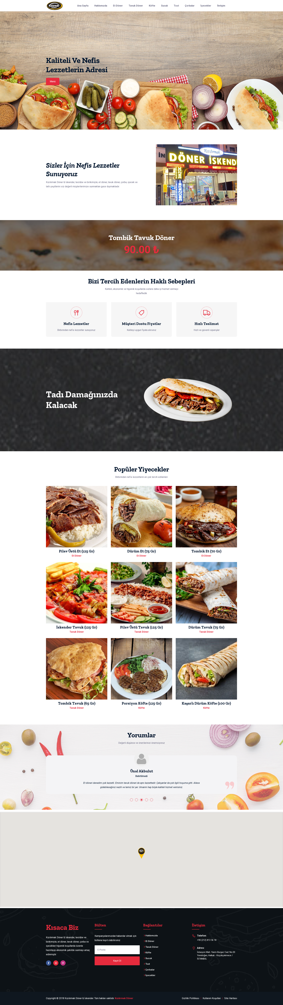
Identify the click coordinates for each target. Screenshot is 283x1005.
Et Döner (118, 5)
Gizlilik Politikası (190, 998)
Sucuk (164, 5)
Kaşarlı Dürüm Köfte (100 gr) (206, 703)
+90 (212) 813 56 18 (206, 940)
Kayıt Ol (117, 960)
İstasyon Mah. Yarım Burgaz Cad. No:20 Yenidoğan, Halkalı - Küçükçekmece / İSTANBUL (216, 955)
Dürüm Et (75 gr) (141, 551)
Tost (176, 5)
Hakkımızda (100, 5)
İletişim (221, 5)
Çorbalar (190, 5)
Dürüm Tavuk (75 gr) (206, 627)
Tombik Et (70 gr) (206, 551)
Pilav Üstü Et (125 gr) (76, 551)
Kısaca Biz (62, 927)
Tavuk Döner (136, 5)
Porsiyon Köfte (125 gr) (141, 703)
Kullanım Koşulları (212, 998)
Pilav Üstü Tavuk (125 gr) (141, 627)
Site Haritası (230, 998)
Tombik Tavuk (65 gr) (76, 703)
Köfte (152, 5)
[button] (131, 799)
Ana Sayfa (82, 5)
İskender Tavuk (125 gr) (76, 627)
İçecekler (205, 5)
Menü (53, 81)
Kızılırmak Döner (124, 998)
